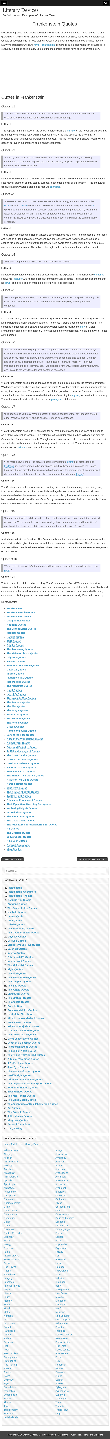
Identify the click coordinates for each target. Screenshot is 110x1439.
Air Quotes (13, 828)
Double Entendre (13, 1233)
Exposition (61, 1248)
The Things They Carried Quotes (25, 775)
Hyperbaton (61, 1270)
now (24, 205)
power (8, 283)
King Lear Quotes (17, 841)
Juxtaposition (62, 1289)
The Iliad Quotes (16, 706)
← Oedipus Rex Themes (12, 859)
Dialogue (60, 1221)
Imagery (8, 1278)
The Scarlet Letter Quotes (21, 628)
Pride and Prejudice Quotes (22, 747)
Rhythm (8, 1372)
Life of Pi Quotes (16, 694)
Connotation (10, 1214)
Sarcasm (60, 1372)
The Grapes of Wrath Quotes (23, 792)
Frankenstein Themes (19, 616)
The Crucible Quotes (18, 833)
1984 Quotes (14, 641)
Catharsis (60, 1199)
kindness (9, 466)
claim (70, 462)
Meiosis (59, 1297)
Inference (9, 1282)
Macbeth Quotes (16, 633)
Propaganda (10, 1357)
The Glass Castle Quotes (21, 820)
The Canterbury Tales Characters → (92, 859)
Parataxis (60, 1331)
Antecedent (61, 1173)
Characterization (12, 1203)
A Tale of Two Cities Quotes (22, 779)
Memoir (8, 1300)
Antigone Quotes (16, 624)
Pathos (7, 1338)
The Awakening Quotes (20, 649)
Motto (7, 1312)
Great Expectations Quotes (22, 759)
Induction (60, 1278)
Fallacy (59, 1252)
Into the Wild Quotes (18, 682)
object (7, 205)
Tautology (60, 1398)
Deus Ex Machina (64, 1218)
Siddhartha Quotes (17, 714)
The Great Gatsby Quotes (21, 755)
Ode (6, 1319)
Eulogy (7, 1244)
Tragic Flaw (61, 1410)
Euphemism (61, 1244)
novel (36, 45)
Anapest (59, 1165)
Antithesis (60, 1176)
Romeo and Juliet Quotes (21, 730)
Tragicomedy (11, 1410)
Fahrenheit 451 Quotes (20, 677)
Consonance (62, 1214)
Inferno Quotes (15, 673)
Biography (60, 1191)
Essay (7, 1240)
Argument (60, 1188)
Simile (58, 1376)
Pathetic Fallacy (63, 1334)
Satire (7, 1376)
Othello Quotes (15, 645)
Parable (8, 1327)
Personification (63, 1342)
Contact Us (63, 1435)
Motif (58, 1308)
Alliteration (61, 1154)
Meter (7, 1304)
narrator (71, 130)
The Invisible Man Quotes (21, 698)
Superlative (10, 1387)
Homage (60, 1267)
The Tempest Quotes (18, 702)
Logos (7, 1297)
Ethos (58, 1240)
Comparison (10, 1210)
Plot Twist (60, 1346)
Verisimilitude (11, 1417)
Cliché (58, 1203)
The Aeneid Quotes (18, 722)
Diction (7, 1225)
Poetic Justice (62, 1349)
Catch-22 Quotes (16, 669)
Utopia (58, 1413)
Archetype (9, 1188)
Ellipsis (59, 1233)
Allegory (8, 1154)
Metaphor (60, 1300)
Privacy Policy (76, 1435)
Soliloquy (9, 1379)
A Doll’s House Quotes (19, 783)
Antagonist (9, 1173)
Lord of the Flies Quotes (20, 735)
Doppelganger (63, 1229)
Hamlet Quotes (15, 637)
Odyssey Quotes (16, 657)
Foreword (60, 1259)
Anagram (60, 1161)
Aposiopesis (61, 1180)
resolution (18, 278)
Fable (7, 1252)
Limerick (8, 1293)
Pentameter (61, 1338)
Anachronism (11, 1161)
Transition (9, 1413)
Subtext (59, 1383)
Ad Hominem (11, 1150)
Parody (7, 1334)
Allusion (8, 1158)
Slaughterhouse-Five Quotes (23, 665)
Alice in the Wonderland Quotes (25, 739)
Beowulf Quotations (18, 845)
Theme (7, 1402)
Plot (6, 1346)
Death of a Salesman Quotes (23, 763)
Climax (7, 1206)
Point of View (11, 1353)
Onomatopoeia (63, 1319)
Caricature (9, 1199)
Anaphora (9, 1169)
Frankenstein (48, 45)
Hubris (7, 1270)
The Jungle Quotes (17, 710)
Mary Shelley (14, 849)
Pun (57, 1361)
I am (93, 205)
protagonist (57, 399)
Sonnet (59, 1379)
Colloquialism (62, 1206)
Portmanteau (62, 1353)
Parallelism (10, 1331)
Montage (60, 1304)
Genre (7, 1263)
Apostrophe (10, 1184)
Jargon (7, 1289)
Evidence (9, 1248)
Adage (58, 1150)
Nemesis (8, 1315)
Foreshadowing (12, 1259)
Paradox (59, 1327)
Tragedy (59, 1406)
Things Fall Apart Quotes (21, 771)
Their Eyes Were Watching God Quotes (29, 804)
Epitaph (59, 1237)
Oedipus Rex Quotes (18, 620)
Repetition (60, 1364)
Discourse (9, 1229)
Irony (58, 1285)
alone (7, 570)
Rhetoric (8, 1368)
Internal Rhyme (12, 1285)
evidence (22, 447)
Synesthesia (10, 1394)
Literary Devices (21, 10)
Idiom (58, 1274)
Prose (58, 1357)
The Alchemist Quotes (19, 686)
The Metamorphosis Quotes (22, 653)
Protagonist (10, 1361)
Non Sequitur (62, 1315)
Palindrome (61, 1323)
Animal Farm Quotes (18, 743)
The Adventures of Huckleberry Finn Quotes (32, 824)
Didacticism (61, 1225)
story (82, 326)
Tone (6, 1406)
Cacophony (10, 1195)
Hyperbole (9, 1274)
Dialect (7, 1221)
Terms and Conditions (93, 1435)
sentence (99, 274)
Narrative (60, 1312)
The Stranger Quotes (19, 718)
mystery (76, 395)
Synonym (60, 1394)
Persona (8, 1342)
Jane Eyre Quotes (17, 788)
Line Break (61, 1293)
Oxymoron (9, 1323)
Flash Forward (11, 1255)
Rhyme (59, 1368)
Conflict (59, 1210)
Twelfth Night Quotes (19, 796)
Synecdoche (62, 1391)
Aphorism (9, 1180)
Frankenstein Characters (21, 612)
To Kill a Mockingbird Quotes (23, 751)
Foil (57, 1255)
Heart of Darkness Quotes (21, 767)
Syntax (7, 1398)
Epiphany (9, 1237)
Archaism (60, 1184)
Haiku (58, 1263)
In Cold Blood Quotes (19, 812)
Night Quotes (14, 690)
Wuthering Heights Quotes (22, 808)
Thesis (59, 1402)
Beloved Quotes (16, 661)
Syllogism (60, 1387)
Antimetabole (11, 1176)
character (55, 186)
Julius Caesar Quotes (19, 837)
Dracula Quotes (16, 726)
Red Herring (10, 1364)
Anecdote (60, 1169)
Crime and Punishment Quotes (24, 800)
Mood (7, 1308)
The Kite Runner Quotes (20, 816)
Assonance (10, 1191)
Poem (7, 1349)
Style (6, 1383)
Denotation (9, 1218)
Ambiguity (60, 1158)
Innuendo (60, 1282)
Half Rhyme (10, 1267)
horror (79, 474)
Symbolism (10, 1391)
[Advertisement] (54, 72)
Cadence (60, 1195)
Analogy (8, 1165)
